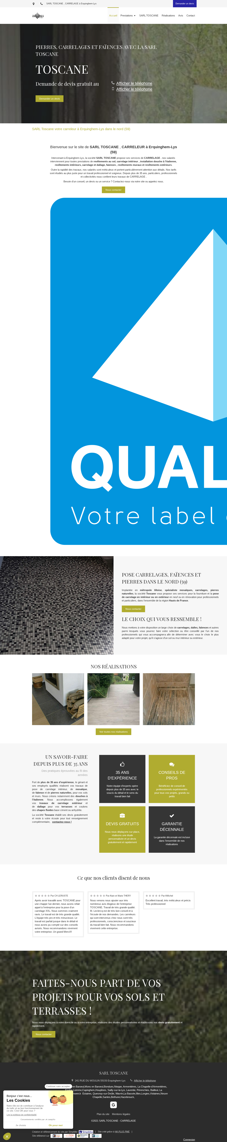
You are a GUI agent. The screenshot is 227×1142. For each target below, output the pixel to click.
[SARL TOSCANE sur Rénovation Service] (82, 1136)
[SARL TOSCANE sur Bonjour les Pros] (96, 1136)
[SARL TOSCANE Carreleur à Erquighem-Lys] (38, 20)
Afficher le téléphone (134, 83)
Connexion (189, 1139)
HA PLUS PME (122, 1131)
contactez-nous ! (62, 821)
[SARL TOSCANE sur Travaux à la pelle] (69, 1136)
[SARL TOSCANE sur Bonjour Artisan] (56, 1136)
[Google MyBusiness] (113, 1105)
